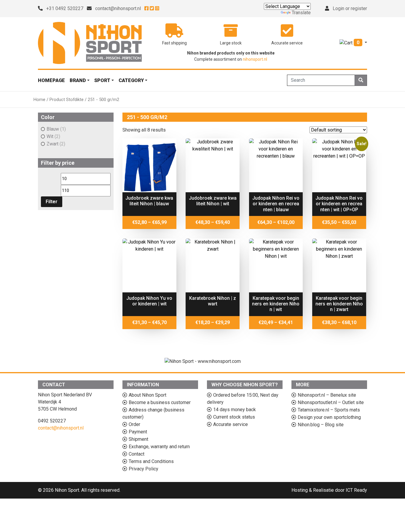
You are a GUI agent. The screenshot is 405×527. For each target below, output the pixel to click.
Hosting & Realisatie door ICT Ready (329, 490)
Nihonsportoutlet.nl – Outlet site (331, 402)
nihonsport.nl (255, 59)
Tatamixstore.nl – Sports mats (329, 410)
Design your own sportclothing (329, 417)
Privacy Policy (143, 469)
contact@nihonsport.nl (118, 8)
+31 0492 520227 (64, 8)
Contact (136, 454)
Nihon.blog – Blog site (321, 424)
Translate (301, 12)
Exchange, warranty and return (159, 446)
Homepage (51, 80)
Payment (138, 432)
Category (131, 80)
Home (39, 99)
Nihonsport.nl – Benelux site (327, 395)
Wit (50, 136)
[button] (353, 42)
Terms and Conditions (151, 461)
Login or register (350, 8)
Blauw (53, 129)
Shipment (138, 439)
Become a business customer (160, 402)
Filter (52, 201)
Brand (78, 80)
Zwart (52, 144)
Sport (102, 80)
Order (134, 424)
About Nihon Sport (147, 395)
